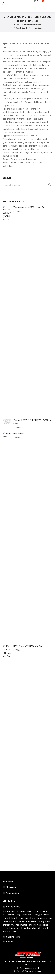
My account (11, 887)
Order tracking (12, 893)
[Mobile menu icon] (50, 6)
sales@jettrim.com (23, 915)
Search (49, 184)
